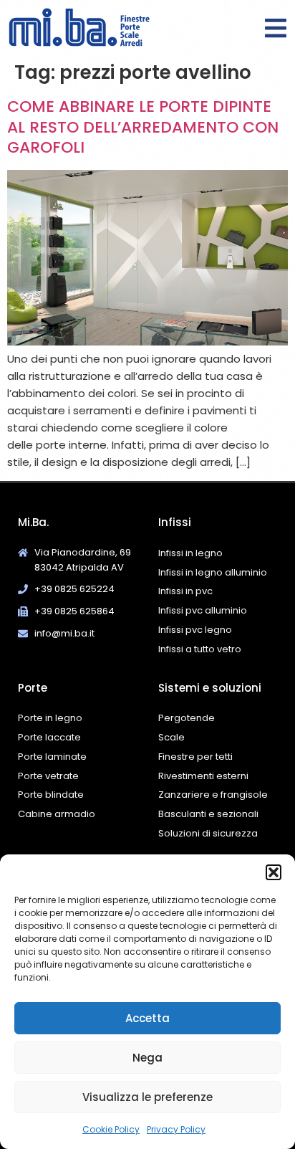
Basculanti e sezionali (208, 814)
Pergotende (186, 718)
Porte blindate (51, 794)
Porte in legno (50, 718)
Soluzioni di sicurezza (208, 833)
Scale (171, 737)
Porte (32, 687)
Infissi (174, 522)
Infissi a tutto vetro (199, 649)
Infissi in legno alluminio (212, 572)
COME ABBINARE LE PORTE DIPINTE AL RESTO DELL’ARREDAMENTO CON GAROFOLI (143, 126)
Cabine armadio (56, 814)
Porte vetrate (48, 776)
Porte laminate (52, 756)
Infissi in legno (190, 553)
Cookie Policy (111, 1129)
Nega (147, 1057)
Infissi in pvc (185, 591)
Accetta (147, 1018)
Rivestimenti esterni (203, 776)
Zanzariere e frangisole (213, 794)
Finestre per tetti (195, 756)
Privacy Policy (176, 1129)
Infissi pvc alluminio (202, 610)
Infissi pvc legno (195, 630)
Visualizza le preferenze (147, 1097)
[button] (273, 872)
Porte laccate (49, 737)
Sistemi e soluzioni (209, 687)
